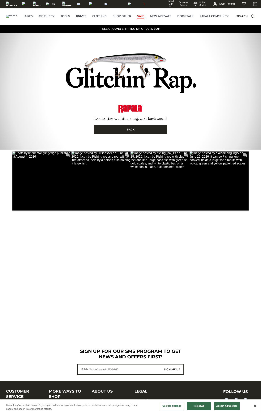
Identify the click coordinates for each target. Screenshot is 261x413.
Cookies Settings (171, 405)
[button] (253, 16)
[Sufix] (37, 4)
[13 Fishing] (52, 4)
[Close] (255, 406)
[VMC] (25, 4)
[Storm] (67, 4)
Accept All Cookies (226, 405)
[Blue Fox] (81, 4)
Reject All (199, 405)
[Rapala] (12, 4)
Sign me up (172, 369)
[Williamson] (114, 4)
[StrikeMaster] (139, 4)
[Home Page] (12, 16)
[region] (130, 406)
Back (131, 129)
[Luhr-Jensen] (94, 4)
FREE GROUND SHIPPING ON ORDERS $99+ (130, 29)
